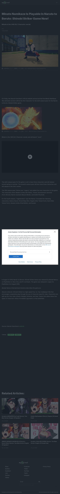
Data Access (30, 261)
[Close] (55, 232)
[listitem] (30, 252)
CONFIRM (16, 256)
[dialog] (30, 247)
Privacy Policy (38, 261)
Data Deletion (22, 261)
